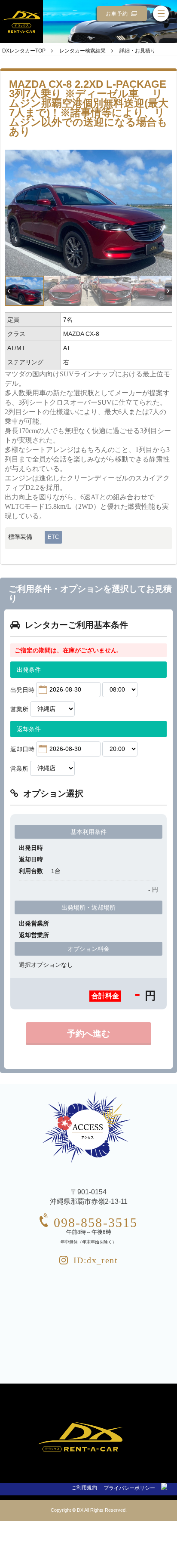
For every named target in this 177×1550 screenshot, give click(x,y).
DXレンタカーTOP (24, 51)
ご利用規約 (84, 1488)
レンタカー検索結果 (82, 51)
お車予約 (117, 14)
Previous (8, 290)
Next (168, 290)
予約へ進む (88, 1033)
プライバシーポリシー (129, 1488)
